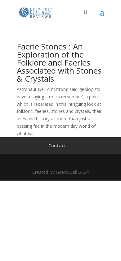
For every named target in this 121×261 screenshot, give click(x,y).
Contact (57, 145)
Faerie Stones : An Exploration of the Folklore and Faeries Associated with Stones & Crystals (59, 62)
